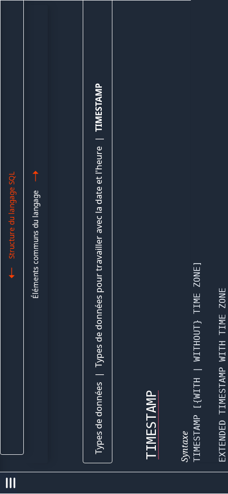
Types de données (98, 418)
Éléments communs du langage (35, 244)
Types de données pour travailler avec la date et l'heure (98, 256)
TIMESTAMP (98, 107)
